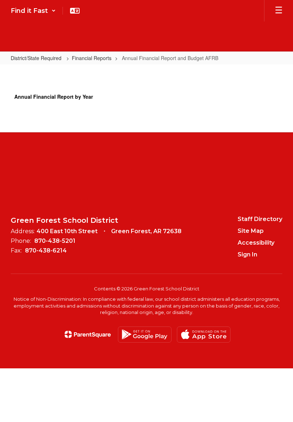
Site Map (251, 230)
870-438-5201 (54, 240)
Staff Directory (260, 219)
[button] (33, 10)
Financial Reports (91, 58)
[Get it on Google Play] (145, 335)
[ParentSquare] (88, 334)
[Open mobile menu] (278, 10)
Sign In (247, 254)
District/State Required (37, 58)
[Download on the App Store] (203, 335)
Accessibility (256, 242)
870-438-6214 (46, 250)
